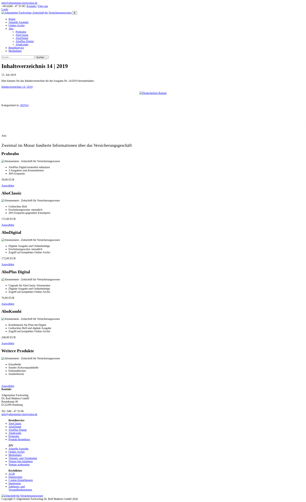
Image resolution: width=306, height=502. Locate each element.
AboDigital (22, 38)
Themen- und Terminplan (22, 458)
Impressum (14, 483)
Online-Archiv (16, 25)
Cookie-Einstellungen (20, 480)
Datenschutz (15, 476)
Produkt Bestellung (19, 439)
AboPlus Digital (25, 41)
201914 (24, 105)
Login (4, 9)
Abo (10, 28)
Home (11, 19)
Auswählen (7, 185)
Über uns (43, 6)
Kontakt (31, 6)
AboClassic (22, 34)
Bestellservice (16, 47)
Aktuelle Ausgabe (18, 22)
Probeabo (21, 31)
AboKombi (22, 44)
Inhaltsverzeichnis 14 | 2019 (17, 86)
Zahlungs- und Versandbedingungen (20, 488)
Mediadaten (15, 50)
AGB (11, 473)
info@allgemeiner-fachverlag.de (19, 2)
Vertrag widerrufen (19, 464)
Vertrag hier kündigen (20, 461)
